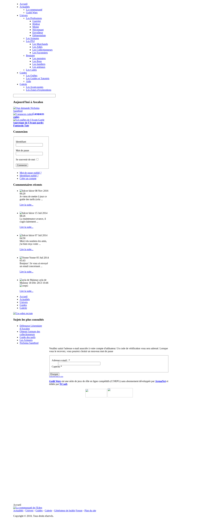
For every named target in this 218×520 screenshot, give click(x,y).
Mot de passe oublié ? (30, 172)
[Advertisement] (109, 483)
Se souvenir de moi (25, 159)
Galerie (48, 510)
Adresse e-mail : (61, 360)
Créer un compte (28, 178)
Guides (39, 510)
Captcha (57, 366)
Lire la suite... (26, 204)
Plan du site (90, 510)
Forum (79, 510)
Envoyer (54, 374)
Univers (29, 510)
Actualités (18, 510)
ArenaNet (160, 381)
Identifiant (21, 141)
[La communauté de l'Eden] (27, 507)
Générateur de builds (64, 510)
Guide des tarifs (27, 337)
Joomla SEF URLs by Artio (56, 376)
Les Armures (26, 340)
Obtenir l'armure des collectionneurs (30, 333)
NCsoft (63, 384)
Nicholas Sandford (29, 343)
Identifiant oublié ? (29, 175)
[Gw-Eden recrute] (23, 313)
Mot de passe (22, 150)
